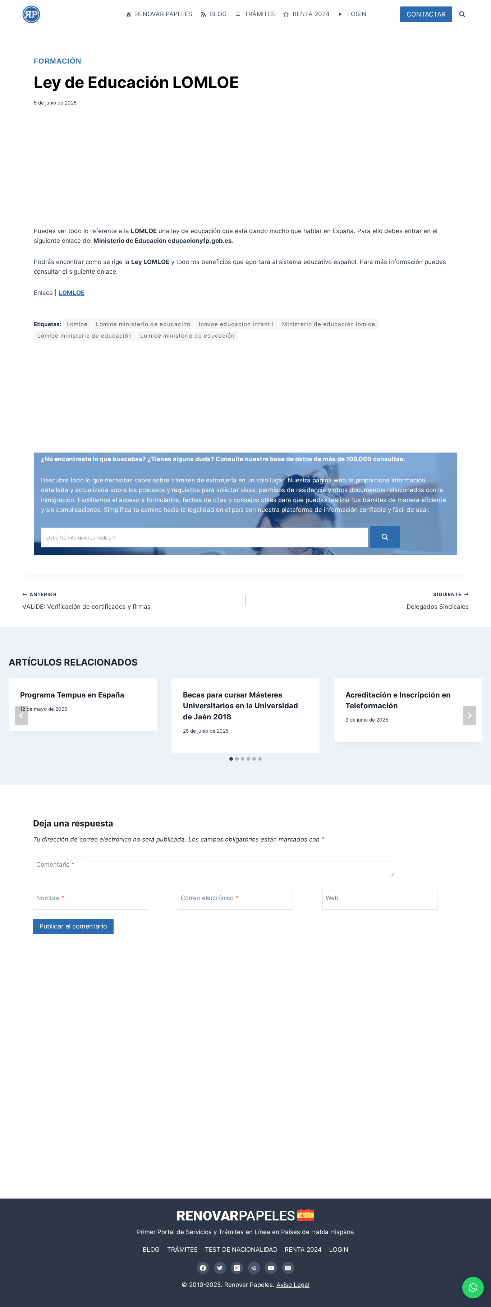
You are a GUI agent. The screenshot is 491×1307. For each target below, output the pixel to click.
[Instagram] (237, 1268)
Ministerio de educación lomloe (328, 324)
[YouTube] (271, 1268)
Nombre (50, 898)
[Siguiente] (469, 715)
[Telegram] (254, 1268)
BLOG (218, 14)
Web (332, 898)
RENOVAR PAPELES (163, 14)
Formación (57, 61)
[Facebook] (203, 1268)
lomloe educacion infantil (236, 324)
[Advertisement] (245, 169)
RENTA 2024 (311, 14)
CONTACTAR (426, 14)
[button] (473, 1287)
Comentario (55, 864)
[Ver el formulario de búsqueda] (462, 14)
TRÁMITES (259, 14)
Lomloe (77, 324)
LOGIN (356, 14)
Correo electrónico (210, 898)
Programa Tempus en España (72, 694)
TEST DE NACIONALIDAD (241, 1249)
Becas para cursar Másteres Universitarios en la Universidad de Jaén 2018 (240, 705)
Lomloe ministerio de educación (143, 324)
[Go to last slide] (21, 715)
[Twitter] (220, 1268)
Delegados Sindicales (438, 601)
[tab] (231, 759)
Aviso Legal (292, 1284)
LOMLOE (71, 292)
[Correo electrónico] (288, 1268)
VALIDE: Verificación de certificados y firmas (86, 601)
